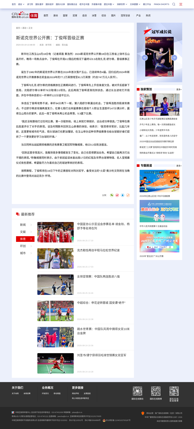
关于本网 (15, 394)
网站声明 (75, 394)
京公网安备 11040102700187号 (118, 420)
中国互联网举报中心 (23, 412)
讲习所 (30, 4)
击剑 (84, 15)
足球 (75, 15)
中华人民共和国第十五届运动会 (153, 226)
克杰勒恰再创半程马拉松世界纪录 (98, 250)
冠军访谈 (125, 15)
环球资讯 (45, 394)
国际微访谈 (72, 4)
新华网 (48, 45)
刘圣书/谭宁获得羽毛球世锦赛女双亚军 (101, 355)
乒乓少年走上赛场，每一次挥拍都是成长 (157, 124)
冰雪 (94, 15)
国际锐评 (50, 4)
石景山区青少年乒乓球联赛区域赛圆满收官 (158, 119)
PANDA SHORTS (161, 4)
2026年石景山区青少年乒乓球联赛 (155, 196)
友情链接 (87, 394)
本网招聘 (27, 394)
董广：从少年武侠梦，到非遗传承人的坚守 (158, 136)
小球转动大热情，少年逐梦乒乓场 (154, 130)
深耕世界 (121, 4)
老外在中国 (84, 4)
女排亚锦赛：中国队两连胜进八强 (98, 276)
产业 (138, 15)
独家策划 (146, 89)
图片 (113, 15)
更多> (179, 89)
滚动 (55, 15)
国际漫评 (39, 4)
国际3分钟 (60, 4)
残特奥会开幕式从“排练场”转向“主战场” (157, 153)
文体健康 (134, 4)
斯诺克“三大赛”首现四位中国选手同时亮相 (158, 147)
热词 (148, 15)
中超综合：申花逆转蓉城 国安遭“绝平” (101, 302)
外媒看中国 (97, 4)
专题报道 (146, 165)
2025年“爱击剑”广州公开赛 (151, 256)
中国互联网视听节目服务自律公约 (24, 420)
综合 (104, 15)
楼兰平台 (147, 4)
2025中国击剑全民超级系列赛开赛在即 (157, 141)
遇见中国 (108, 4)
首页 (14, 4)
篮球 (65, 15)
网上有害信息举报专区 (80, 398)
